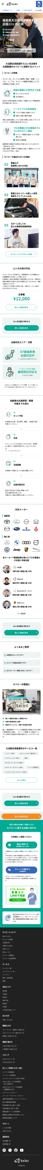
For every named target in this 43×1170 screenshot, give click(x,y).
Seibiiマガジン (7, 1059)
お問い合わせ (7, 1131)
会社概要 (5, 1141)
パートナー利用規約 (9, 1075)
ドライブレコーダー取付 (12, 758)
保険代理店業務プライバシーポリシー (15, 1099)
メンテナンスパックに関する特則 (13, 1078)
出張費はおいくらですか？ (14, 655)
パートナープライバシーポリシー (13, 1096)
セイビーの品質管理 (9, 958)
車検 (26, 758)
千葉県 (5, 994)
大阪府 (5, 1007)
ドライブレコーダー (9, 971)
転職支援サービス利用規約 (11, 1111)
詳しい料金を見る (21, 307)
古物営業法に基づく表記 (11, 1108)
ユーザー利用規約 (8, 1072)
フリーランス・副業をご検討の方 (13, 1030)
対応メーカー (7, 952)
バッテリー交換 (9, 753)
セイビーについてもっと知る (21, 254)
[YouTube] (21, 1151)
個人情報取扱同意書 (9, 1102)
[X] (10, 1151)
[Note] (4, 1151)
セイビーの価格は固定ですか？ (15, 662)
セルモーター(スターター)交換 (13, 767)
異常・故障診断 (8, 978)
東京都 (5, 991)
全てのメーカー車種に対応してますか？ (18, 670)
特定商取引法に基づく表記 (11, 1105)
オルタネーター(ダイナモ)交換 (13, 763)
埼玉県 (5, 997)
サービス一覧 (7, 968)
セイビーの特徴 (8, 939)
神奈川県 (5, 1000)
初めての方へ (7, 936)
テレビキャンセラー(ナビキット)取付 (15, 772)
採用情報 (5, 1144)
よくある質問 (7, 1128)
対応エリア (6, 949)
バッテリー (6, 975)
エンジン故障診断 (33, 767)
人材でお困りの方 (8, 1046)
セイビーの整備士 (8, 955)
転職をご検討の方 (8, 1036)
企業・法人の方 (8, 1020)
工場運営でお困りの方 (10, 1049)
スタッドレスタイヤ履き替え (28, 753)
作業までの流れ (8, 946)
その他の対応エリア (9, 1010)
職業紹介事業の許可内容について (13, 1115)
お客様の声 (6, 943)
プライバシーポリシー (10, 1092)
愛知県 (5, 1003)
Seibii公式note (7, 1062)
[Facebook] (16, 1151)
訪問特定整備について (10, 1118)
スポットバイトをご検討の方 (12, 1033)
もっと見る (21, 780)
